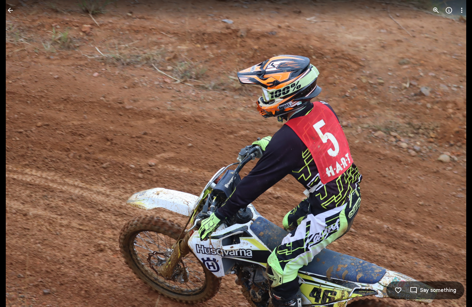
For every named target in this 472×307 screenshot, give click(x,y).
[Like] (398, 290)
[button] (18, 153)
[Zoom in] (436, 10)
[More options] (461, 10)
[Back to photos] (10, 10)
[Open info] (448, 10)
